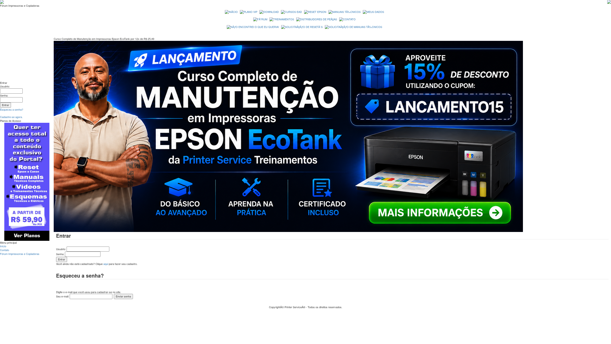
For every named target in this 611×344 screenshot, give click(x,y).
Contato (4, 250)
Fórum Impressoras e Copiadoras (19, 254)
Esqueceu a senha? (11, 109)
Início (3, 246)
